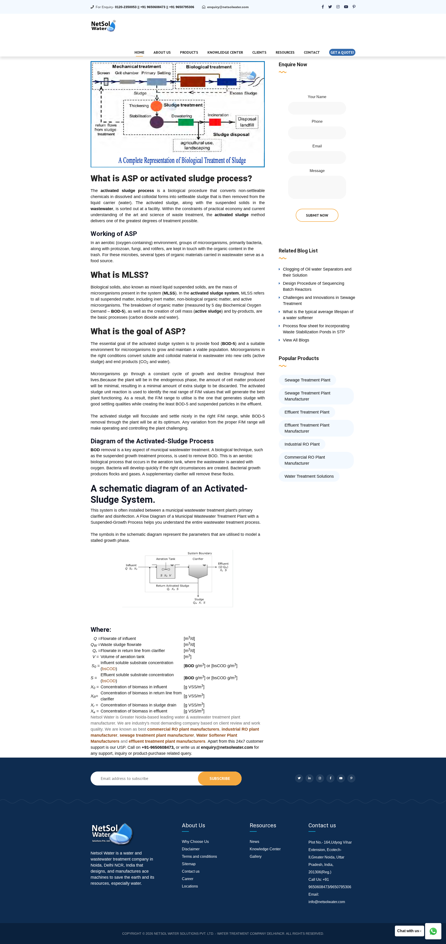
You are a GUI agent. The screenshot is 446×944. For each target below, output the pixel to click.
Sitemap (189, 864)
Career (187, 879)
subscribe (220, 778)
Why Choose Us (195, 842)
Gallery (256, 856)
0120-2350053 (126, 7)
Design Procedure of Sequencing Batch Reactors (313, 286)
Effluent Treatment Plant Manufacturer (307, 428)
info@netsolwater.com (326, 902)
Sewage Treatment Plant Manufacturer (307, 396)
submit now (317, 215)
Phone (317, 121)
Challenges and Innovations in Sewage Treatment (319, 300)
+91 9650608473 (152, 7)
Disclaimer (191, 849)
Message (317, 171)
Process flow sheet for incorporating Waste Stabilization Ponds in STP (316, 329)
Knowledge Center (225, 52)
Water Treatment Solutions (309, 476)
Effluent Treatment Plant (307, 412)
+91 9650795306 (181, 7)
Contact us (191, 871)
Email (317, 146)
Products (189, 52)
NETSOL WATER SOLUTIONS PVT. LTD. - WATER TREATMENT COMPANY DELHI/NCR (219, 933)
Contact (312, 52)
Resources (285, 52)
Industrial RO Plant (302, 444)
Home (139, 52)
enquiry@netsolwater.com (228, 7)
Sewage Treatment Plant (307, 380)
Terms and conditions (199, 856)
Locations (190, 886)
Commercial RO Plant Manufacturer (305, 460)
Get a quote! (342, 52)
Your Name (317, 97)
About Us (162, 52)
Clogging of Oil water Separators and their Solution (317, 272)
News (254, 842)
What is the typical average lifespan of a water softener (318, 314)
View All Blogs (296, 340)
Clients (259, 52)
